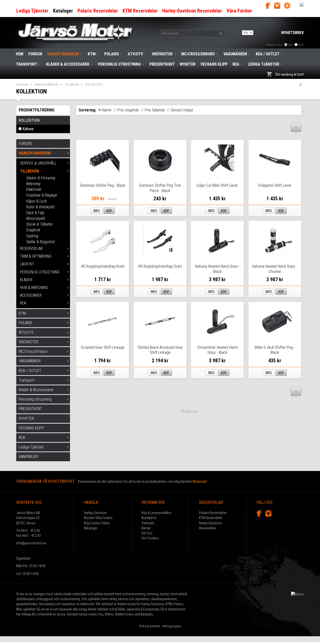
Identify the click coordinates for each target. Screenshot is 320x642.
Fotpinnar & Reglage (41, 195)
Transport (26, 64)
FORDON (35, 54)
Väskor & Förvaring (40, 178)
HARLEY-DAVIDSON (63, 54)
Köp (109, 211)
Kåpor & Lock (36, 201)
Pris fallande (155, 110)
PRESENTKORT (162, 64)
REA (235, 64)
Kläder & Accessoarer (67, 64)
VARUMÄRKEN (235, 54)
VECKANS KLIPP (214, 64)
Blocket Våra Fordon (98, 518)
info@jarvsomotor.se (31, 543)
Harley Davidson (95, 513)
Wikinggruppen (171, 626)
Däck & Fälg (35, 212)
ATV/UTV (135, 54)
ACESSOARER (31, 295)
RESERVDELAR (31, 248)
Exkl (301, 45)
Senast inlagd (182, 110)
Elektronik (33, 189)
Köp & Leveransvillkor (157, 513)
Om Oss (147, 533)
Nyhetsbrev (292, 32)
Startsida (22, 84)
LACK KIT (27, 264)
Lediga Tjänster (263, 64)
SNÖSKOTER (162, 54)
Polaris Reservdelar (212, 513)
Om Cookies (150, 538)
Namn (107, 110)
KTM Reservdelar (210, 518)
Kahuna (28, 128)
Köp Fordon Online (97, 523)
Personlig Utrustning (119, 64)
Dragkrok (33, 230)
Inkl (290, 45)
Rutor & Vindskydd (40, 207)
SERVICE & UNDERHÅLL (38, 163)
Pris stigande (128, 110)
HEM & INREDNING (34, 287)
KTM (92, 54)
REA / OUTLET (268, 54)
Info (97, 211)
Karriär (146, 528)
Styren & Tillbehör (39, 224)
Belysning (33, 183)
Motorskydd (35, 218)
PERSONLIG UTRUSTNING (40, 272)
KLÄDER (26, 279)
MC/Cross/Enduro (198, 54)
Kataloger (91, 528)
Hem (19, 54)
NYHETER (188, 64)
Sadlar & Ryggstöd (40, 241)
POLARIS (111, 54)
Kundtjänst (149, 518)
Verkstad (148, 523)
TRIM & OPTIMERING (36, 256)
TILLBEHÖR (72, 84)
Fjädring (32, 236)
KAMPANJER (28, 456)
